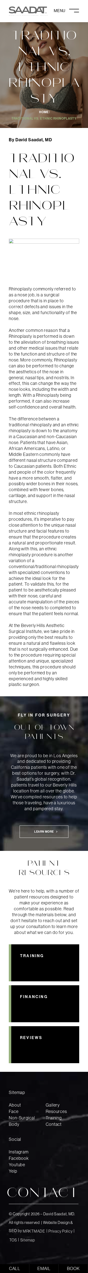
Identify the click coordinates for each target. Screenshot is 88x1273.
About (15, 1105)
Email (44, 1268)
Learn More (44, 831)
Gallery (53, 1105)
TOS (13, 1239)
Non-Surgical (22, 1118)
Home (44, 112)
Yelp (13, 1171)
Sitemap (27, 1239)
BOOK (73, 1268)
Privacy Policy (60, 1231)
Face (14, 1111)
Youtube (17, 1164)
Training (54, 1118)
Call (15, 1268)
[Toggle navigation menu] (66, 10)
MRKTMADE (34, 1231)
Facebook (19, 1158)
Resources (56, 1111)
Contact (54, 1124)
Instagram (19, 1152)
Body (14, 1124)
